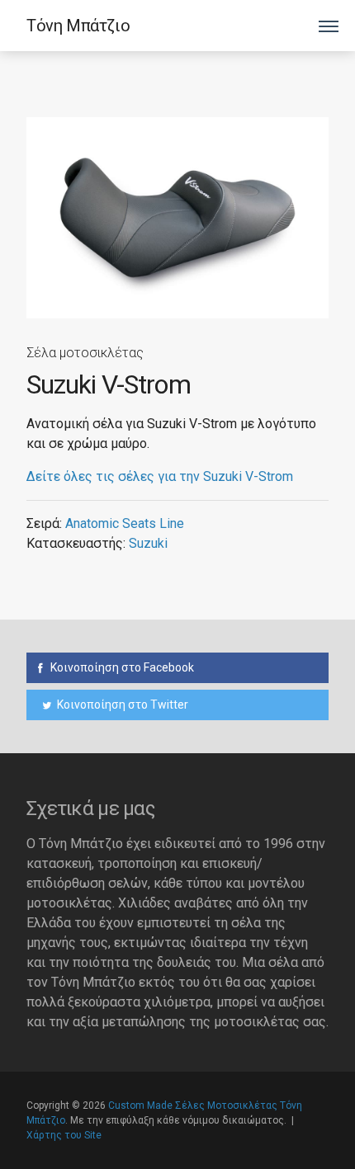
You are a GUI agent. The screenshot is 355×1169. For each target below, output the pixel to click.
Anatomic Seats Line (124, 523)
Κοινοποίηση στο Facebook (121, 667)
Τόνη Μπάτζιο (78, 25)
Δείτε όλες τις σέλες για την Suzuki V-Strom (159, 476)
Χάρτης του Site (64, 1135)
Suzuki (148, 543)
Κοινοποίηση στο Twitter (121, 704)
